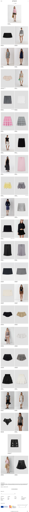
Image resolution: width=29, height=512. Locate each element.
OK (25, 506)
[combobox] (27, 511)
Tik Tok (15, 498)
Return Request (2, 498)
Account (2, 499)
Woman (14, 3)
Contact (8, 498)
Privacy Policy (22, 499)
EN (27, 511)
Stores (8, 499)
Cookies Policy (23, 498)
